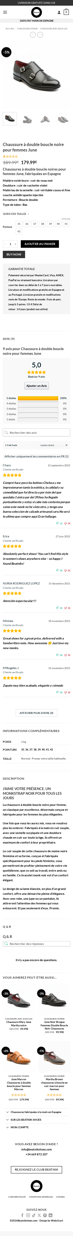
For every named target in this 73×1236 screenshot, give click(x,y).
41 (47, 749)
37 (30, 749)
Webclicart (57, 1220)
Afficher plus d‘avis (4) (36, 712)
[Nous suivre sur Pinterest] (45, 1216)
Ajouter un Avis (36, 385)
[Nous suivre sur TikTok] (34, 1216)
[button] (5, 12)
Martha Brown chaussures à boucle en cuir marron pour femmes (54, 1084)
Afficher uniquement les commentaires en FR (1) (36, 456)
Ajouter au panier (40, 244)
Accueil (10, 28)
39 (39, 749)
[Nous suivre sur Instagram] (28, 1216)
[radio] (19, 224)
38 (35, 749)
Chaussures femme (27, 28)
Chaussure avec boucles (53, 28)
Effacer (66, 219)
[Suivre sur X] (39, 1216)
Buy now (14, 254)
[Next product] (33, 35)
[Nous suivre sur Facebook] (22, 1216)
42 (51, 749)
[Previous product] (40, 35)
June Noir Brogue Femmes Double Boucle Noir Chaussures (54, 1025)
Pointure (7, 227)
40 (43, 749)
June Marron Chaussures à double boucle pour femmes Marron (19, 1084)
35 (22, 749)
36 (26, 749)
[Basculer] (7, 1112)
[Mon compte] (59, 12)
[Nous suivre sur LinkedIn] (50, 1216)
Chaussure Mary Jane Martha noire (18, 1023)
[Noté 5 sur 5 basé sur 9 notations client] (36, 156)
